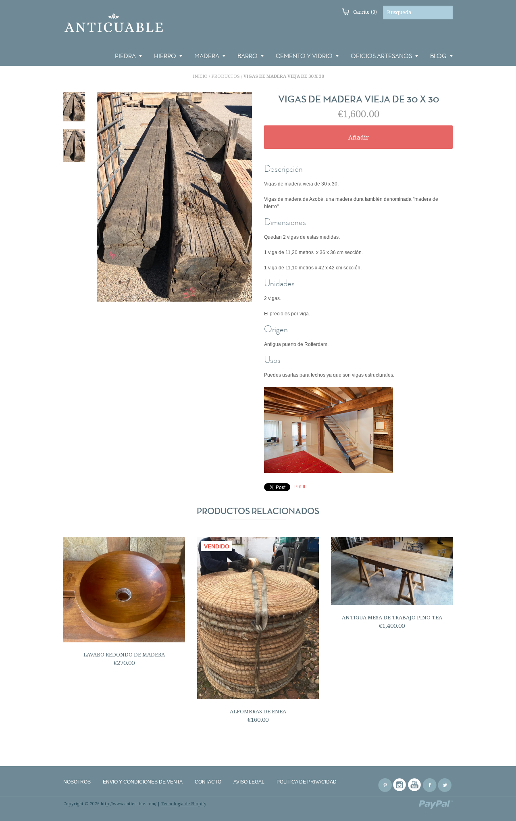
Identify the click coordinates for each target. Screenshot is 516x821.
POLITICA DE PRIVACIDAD (307, 782)
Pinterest (385, 785)
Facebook (430, 785)
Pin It (299, 487)
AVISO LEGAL (248, 782)
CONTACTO (208, 782)
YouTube (415, 785)
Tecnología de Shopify (183, 804)
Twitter (445, 785)
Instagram (400, 785)
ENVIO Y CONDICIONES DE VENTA (143, 782)
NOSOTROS (77, 782)
